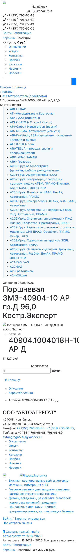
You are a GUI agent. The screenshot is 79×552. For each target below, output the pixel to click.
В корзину (12, 380)
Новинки (15, 463)
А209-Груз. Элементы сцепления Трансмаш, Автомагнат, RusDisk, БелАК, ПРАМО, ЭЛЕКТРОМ (42, 253)
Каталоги (15, 454)
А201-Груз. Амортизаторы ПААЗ (33, 175)
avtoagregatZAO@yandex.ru (22, 437)
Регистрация (21, 33)
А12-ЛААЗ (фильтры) (25, 118)
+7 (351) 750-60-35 (60, 428)
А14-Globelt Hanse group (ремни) (33, 126)
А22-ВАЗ (16, 266)
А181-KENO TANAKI (23, 157)
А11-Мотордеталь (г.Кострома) (32, 113)
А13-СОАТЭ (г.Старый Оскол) (31, 122)
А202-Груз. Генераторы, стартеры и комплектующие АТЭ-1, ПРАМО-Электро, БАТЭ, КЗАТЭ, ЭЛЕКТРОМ (40, 183)
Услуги (13, 446)
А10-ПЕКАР (18, 109)
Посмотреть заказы (17, 523)
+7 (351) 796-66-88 (30, 428)
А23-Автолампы (21, 271)
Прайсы (14, 459)
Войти (7, 33)
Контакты (15, 450)
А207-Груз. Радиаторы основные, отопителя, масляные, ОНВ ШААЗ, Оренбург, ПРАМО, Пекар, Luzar (42, 231)
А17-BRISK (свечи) (23, 144)
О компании (17, 441)
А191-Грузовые (20, 161)
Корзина (9, 38)
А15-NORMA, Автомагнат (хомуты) (35, 131)
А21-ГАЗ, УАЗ (19, 262)
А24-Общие (18, 275)
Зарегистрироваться (30, 518)
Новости (15, 467)
